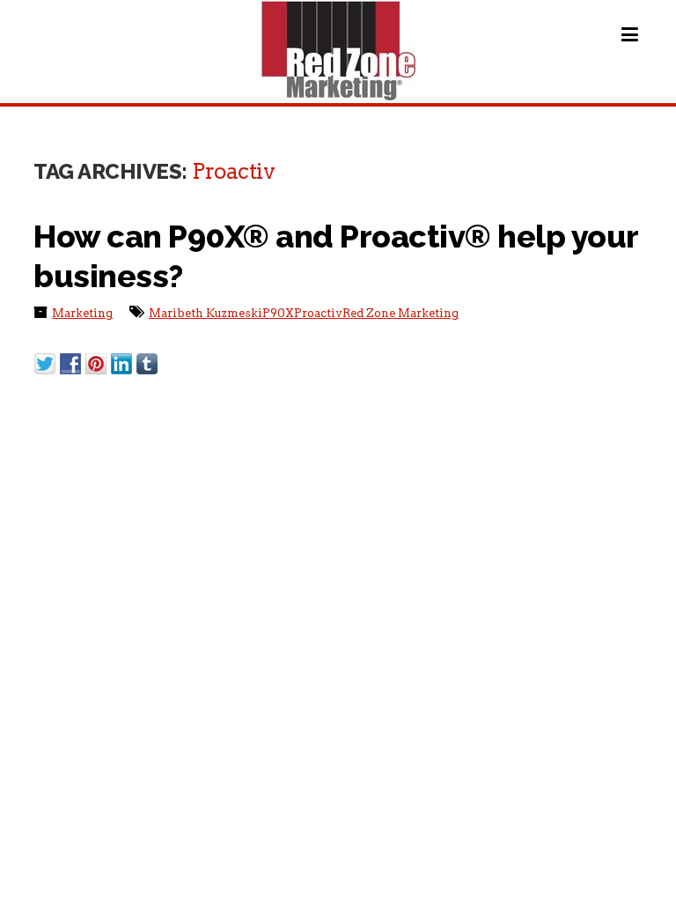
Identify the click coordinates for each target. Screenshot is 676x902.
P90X (278, 313)
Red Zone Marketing (400, 313)
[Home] (338, 50)
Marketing (82, 313)
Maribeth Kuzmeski (205, 313)
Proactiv (318, 313)
